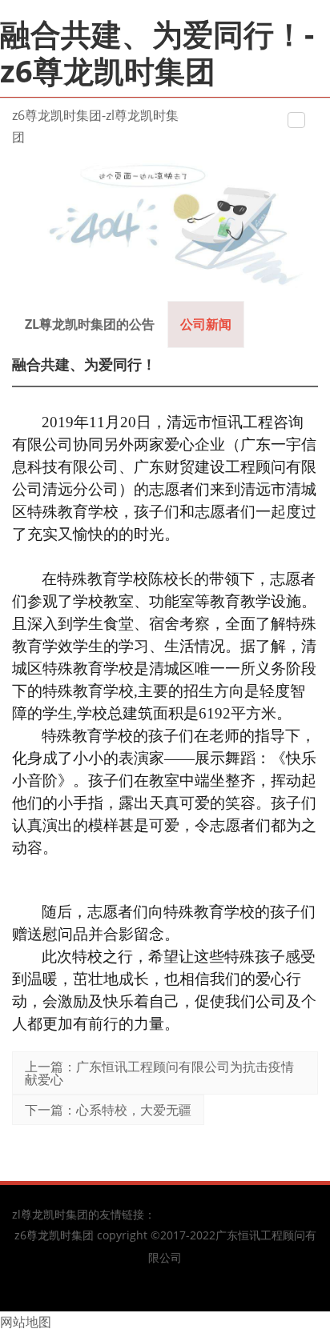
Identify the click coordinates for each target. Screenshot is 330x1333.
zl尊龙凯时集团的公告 (90, 324)
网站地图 (25, 1322)
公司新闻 (205, 324)
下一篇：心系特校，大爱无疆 (108, 1110)
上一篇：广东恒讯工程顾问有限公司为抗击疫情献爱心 (159, 1073)
